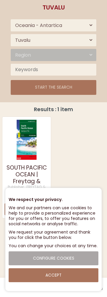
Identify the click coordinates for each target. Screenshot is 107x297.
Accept (53, 275)
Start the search (53, 87)
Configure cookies (53, 258)
